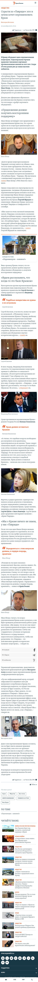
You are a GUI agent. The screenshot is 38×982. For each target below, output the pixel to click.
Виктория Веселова (7, 22)
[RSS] (32, 958)
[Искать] (32, 979)
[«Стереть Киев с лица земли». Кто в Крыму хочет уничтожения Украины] (8, 838)
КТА (15, 979)
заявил (3, 181)
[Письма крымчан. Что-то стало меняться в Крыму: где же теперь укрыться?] (8, 894)
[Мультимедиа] (6, 979)
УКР (23, 979)
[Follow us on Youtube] (11, 958)
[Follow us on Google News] (20, 958)
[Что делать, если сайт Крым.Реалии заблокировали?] (8, 943)
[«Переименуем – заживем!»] (19, 245)
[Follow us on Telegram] (24, 958)
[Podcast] (3, 962)
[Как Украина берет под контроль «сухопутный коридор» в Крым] (8, 828)
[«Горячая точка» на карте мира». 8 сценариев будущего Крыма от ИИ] (8, 915)
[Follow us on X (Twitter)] (7, 958)
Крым (17, 913)
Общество (5, 8)
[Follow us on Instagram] (15, 958)
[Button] (16, 30)
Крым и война (19, 836)
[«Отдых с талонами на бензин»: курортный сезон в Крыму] (8, 871)
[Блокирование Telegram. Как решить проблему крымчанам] (8, 925)
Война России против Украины (25, 826)
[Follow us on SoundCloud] (28, 958)
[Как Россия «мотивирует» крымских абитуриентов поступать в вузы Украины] (8, 849)
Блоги (17, 892)
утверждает (23, 388)
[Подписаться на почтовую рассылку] (7, 962)
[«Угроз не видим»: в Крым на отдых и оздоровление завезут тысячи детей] (8, 905)
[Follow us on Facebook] (3, 958)
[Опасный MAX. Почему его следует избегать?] (8, 934)
